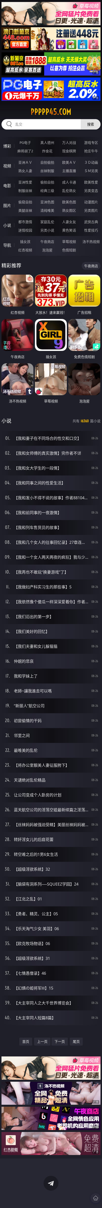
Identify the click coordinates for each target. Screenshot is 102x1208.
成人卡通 (69, 182)
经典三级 (47, 190)
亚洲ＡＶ (25, 162)
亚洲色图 (47, 202)
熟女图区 (69, 210)
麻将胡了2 (25, 151)
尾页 (76, 1041)
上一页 (42, 1041)
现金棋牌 (69, 151)
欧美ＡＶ (69, 162)
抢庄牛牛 (91, 151)
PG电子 (25, 142)
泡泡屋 (47, 250)
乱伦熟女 (69, 190)
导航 (7, 245)
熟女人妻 (25, 170)
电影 (7, 185)
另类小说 (47, 230)
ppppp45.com (51, 112)
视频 (7, 166)
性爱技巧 (91, 230)
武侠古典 (91, 221)
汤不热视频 (91, 241)
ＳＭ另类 (91, 170)
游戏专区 (91, 142)
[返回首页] (96, 1198)
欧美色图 (69, 202)
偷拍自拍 (47, 182)
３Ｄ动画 (91, 162)
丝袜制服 (47, 170)
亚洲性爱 (25, 182)
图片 (7, 205)
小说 (7, 225)
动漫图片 (91, 202)
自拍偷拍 (47, 162)
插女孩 (25, 241)
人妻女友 (69, 221)
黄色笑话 (69, 230)
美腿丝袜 (25, 210)
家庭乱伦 (47, 221)
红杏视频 (25, 250)
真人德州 (47, 142)
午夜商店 (47, 241)
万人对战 (69, 142)
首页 (25, 1041)
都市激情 (25, 221)
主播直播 (69, 170)
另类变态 (91, 190)
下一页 (59, 1041)
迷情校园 (25, 230)
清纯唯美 (47, 210)
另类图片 (91, 210)
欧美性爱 (91, 182)
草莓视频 (69, 241)
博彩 (7, 146)
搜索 (90, 124)
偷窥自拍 (25, 202)
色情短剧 (69, 250)
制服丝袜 (25, 190)
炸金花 (47, 151)
